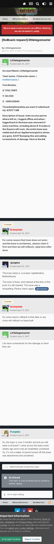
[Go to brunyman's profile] (5, 232)
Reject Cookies (32, 539)
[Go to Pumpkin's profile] (5, 434)
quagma (15, 262)
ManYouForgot (16, 467)
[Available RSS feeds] (49, 502)
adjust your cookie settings (21, 528)
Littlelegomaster (13, 48)
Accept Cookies (12, 539)
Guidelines (10, 522)
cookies (3, 525)
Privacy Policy (26, 522)
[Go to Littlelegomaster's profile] (5, 62)
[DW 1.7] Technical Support (29, 51)
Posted (20, 64)
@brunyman (41, 289)
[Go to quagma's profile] (5, 265)
